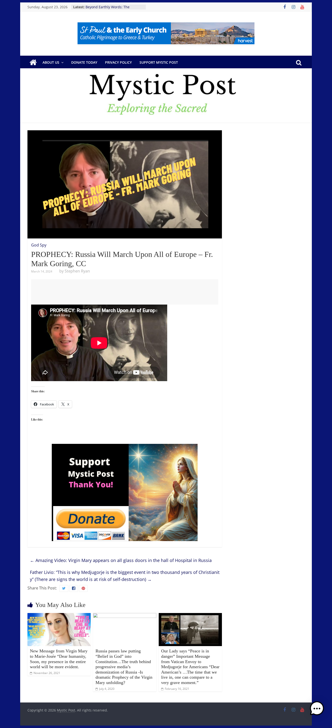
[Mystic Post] (33, 62)
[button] (317, 711)
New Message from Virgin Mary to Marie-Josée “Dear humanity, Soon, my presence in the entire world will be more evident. (58, 659)
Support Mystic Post (159, 62)
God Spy (38, 245)
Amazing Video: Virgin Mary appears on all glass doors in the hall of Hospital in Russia (121, 560)
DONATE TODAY (84, 62)
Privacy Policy (118, 62)
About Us (51, 62)
